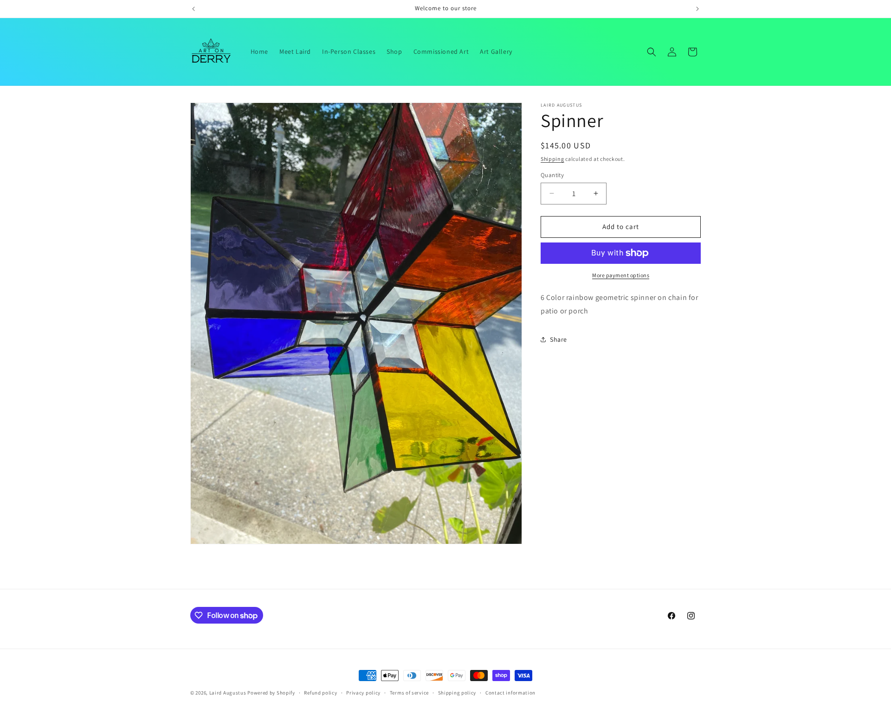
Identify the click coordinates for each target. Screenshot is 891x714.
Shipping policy (457, 692)
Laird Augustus (227, 692)
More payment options (620, 275)
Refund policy (320, 692)
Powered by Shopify (271, 692)
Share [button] (558, 339)
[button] (651, 52)
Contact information (510, 692)
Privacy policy (363, 692)
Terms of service (409, 692)
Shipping (552, 158)
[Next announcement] (697, 9)
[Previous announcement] (193, 9)
